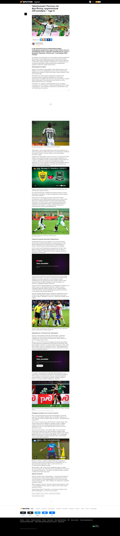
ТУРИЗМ (82, 508)
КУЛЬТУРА (77, 508)
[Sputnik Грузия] (26, 3)
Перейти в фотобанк (47, 330)
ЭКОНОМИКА (65, 508)
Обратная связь (61, 521)
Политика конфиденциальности (86, 520)
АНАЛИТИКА (44, 508)
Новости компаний (74, 520)
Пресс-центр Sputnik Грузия (60, 520)
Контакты (28, 520)
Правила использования (36, 520)
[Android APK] (95, 526)
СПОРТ (46, 493)
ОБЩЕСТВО (71, 508)
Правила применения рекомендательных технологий (46, 521)
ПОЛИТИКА (58, 508)
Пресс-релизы (50, 520)
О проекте (22, 520)
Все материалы (37, 45)
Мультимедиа (93, 508)
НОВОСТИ (38, 493)
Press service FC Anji (36, 236)
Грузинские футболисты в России (38, 495)
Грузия (33, 493)
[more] (25, 14)
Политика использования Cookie (26, 521)
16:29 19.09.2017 (35, 13)
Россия (42, 493)
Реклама (44, 520)
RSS (68, 520)
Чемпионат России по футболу (54, 493)
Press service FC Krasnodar (37, 37)
